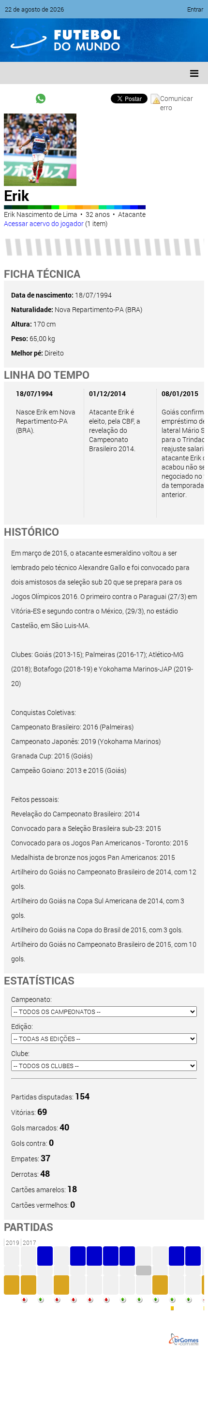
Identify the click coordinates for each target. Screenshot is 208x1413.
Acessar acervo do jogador (44, 223)
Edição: (22, 1026)
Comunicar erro (176, 99)
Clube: (20, 1053)
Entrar (195, 9)
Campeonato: (31, 999)
